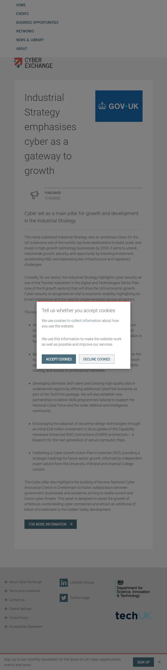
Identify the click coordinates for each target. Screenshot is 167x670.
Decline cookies (96, 359)
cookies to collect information (77, 320)
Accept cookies (59, 359)
